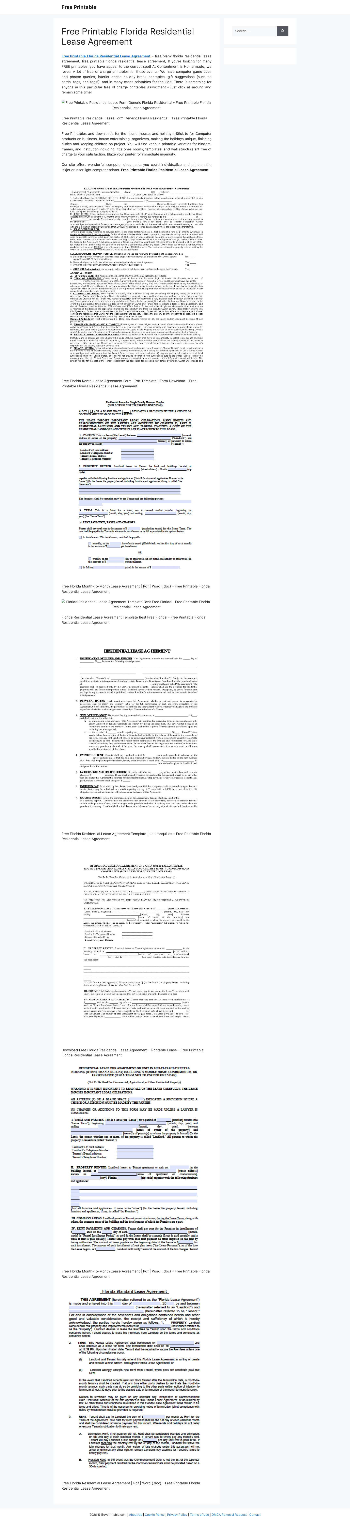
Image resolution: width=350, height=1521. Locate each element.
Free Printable (79, 7)
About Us (135, 1515)
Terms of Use (199, 1515)
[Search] (282, 31)
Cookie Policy (154, 1515)
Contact (254, 1515)
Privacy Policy (177, 1515)
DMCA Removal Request (229, 1515)
